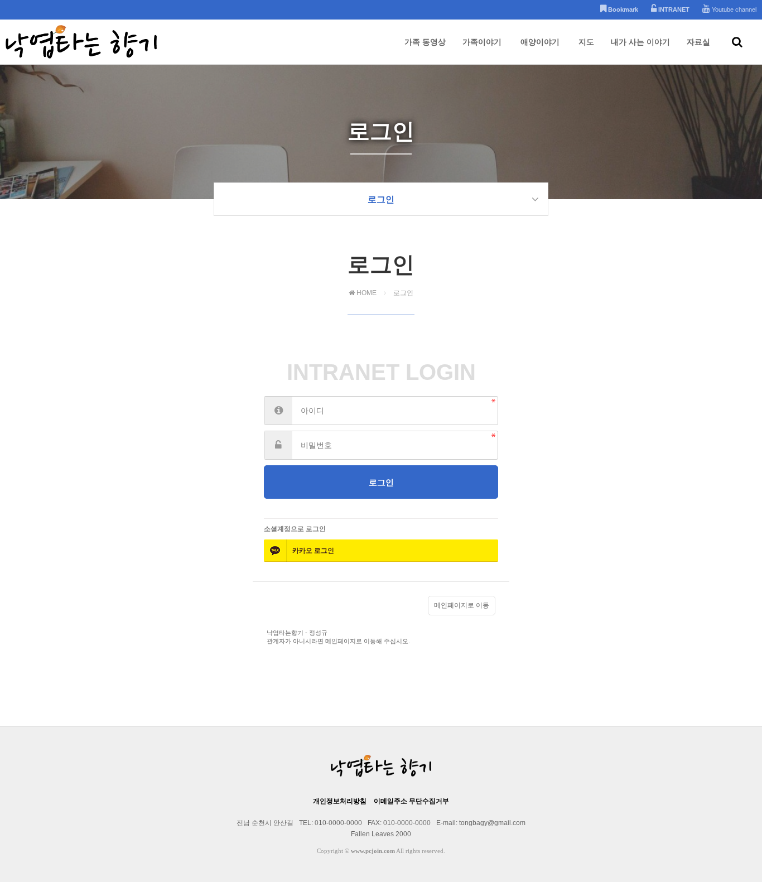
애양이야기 (540, 41)
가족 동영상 (425, 41)
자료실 (698, 41)
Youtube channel (733, 9)
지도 (586, 41)
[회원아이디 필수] (278, 411)
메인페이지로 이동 (461, 605)
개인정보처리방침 (339, 801)
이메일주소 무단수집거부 (411, 801)
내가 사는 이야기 (640, 41)
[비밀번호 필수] (278, 445)
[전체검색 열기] (737, 42)
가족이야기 (481, 41)
